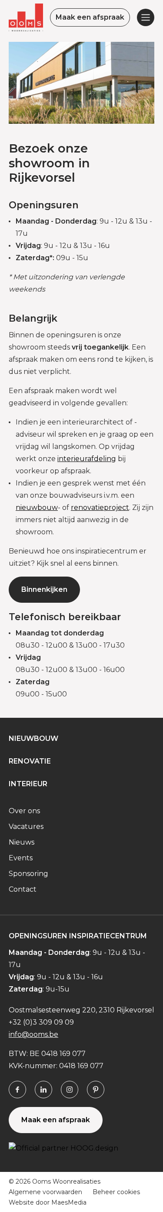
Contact (23, 889)
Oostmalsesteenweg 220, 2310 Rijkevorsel (81, 1010)
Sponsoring (28, 873)
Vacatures (26, 826)
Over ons (24, 811)
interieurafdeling (86, 459)
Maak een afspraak (90, 17)
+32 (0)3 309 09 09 (41, 1022)
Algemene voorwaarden (45, 1192)
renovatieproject (100, 507)
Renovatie (30, 761)
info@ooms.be (33, 1034)
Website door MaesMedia (47, 1202)
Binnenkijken (44, 589)
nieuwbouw (37, 507)
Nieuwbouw (33, 738)
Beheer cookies (116, 1192)
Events (21, 858)
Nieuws (21, 842)
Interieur (28, 784)
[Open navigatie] (145, 17)
